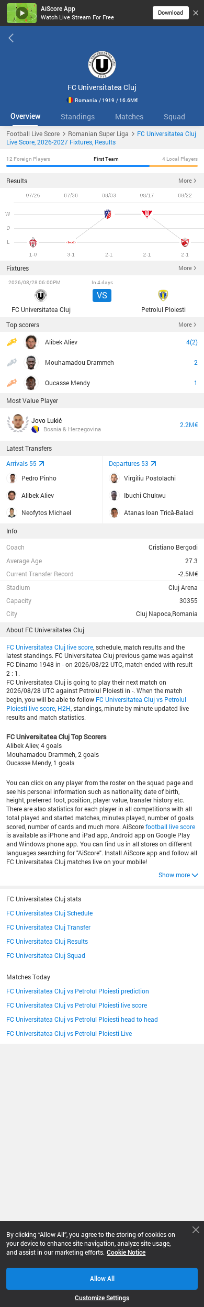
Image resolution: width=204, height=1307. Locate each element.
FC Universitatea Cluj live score (49, 647)
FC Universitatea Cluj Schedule (49, 913)
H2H (64, 708)
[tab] (25, 116)
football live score (170, 826)
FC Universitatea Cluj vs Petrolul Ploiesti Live (69, 1033)
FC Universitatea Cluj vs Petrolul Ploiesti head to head (82, 1019)
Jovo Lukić (46, 420)
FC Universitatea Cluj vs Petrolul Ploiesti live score (76, 1005)
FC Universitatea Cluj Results (47, 941)
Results (16, 180)
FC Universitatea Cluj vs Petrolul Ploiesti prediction (77, 991)
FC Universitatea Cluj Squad (45, 955)
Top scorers (22, 324)
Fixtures (17, 268)
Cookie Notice (126, 1252)
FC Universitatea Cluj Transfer (48, 927)
